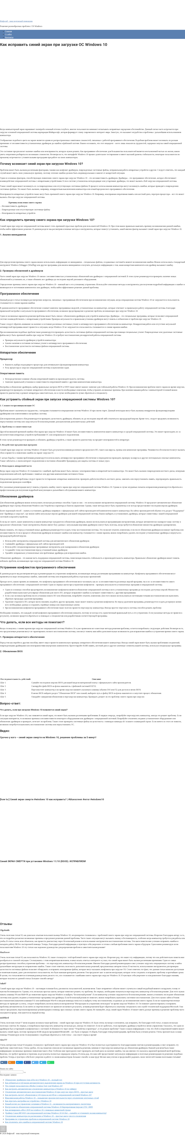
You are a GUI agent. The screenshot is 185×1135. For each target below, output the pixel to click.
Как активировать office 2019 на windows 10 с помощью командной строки (38, 1110)
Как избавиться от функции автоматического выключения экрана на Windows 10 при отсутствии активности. (52, 1083)
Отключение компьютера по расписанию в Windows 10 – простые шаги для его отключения (45, 1116)
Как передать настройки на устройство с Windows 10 (28, 1101)
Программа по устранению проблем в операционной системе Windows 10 (37, 1119)
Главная (8, 31)
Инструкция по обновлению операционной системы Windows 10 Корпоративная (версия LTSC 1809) (49, 1107)
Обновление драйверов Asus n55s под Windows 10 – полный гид (33, 1080)
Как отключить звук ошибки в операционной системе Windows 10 (34, 1122)
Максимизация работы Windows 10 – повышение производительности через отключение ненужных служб (52, 1098)
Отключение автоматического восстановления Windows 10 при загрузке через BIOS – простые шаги (49, 1092)
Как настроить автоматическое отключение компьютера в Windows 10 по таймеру (41, 1089)
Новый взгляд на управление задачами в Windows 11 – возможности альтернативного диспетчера (48, 1104)
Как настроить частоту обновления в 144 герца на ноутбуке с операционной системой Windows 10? (48, 1095)
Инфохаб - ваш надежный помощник (16, 21)
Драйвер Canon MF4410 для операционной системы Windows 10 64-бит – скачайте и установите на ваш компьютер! (56, 1113)
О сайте (8, 34)
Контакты (9, 37)
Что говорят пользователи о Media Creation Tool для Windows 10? (34, 1086)
